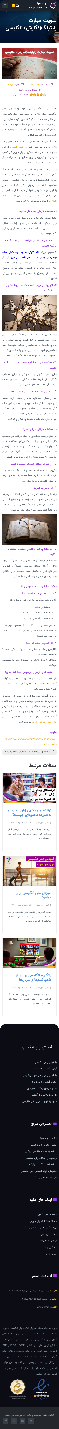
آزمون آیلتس (17, 147)
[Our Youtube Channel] (14, 1421)
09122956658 (29, 1299)
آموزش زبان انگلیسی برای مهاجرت (33, 895)
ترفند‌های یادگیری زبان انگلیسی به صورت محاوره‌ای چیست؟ (29, 813)
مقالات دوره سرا (48, 1138)
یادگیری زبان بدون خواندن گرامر (40, 1075)
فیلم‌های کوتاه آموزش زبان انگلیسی (39, 1171)
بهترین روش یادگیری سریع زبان (41, 1088)
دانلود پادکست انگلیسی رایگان (41, 1151)
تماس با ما (51, 1254)
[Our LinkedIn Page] (22, 1421)
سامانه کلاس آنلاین (47, 1215)
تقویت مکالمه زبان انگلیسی (43, 1178)
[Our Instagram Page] (31, 1421)
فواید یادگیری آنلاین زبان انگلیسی (39, 1101)
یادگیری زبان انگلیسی (46, 1062)
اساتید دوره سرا (49, 1234)
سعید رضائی (33, 84)
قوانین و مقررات (48, 1241)
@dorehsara (43, 1307)
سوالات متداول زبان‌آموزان (43, 1221)
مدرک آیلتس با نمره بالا (44, 1082)
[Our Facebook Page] (5, 1421)
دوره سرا (10, 84)
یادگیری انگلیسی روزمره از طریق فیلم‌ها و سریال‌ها (33, 978)
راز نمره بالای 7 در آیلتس (44, 1095)
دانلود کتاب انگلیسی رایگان (43, 1164)
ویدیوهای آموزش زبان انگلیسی (41, 1158)
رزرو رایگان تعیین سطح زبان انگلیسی (38, 1228)
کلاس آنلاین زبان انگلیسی (43, 1145)
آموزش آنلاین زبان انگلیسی (23, 1328)
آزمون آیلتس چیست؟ (45, 1069)
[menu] (5, 5)
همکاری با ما (50, 1247)
